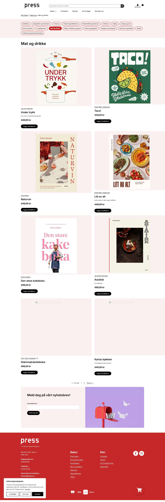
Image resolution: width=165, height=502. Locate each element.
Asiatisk (99, 279)
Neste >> (90, 383)
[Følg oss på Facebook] (135, 453)
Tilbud (72, 477)
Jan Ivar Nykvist (27, 108)
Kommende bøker (76, 460)
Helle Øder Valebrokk (102, 107)
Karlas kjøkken (103, 359)
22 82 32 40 (25, 469)
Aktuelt (102, 460)
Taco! (97, 110)
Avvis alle (25, 494)
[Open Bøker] (56, 11)
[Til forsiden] (32, 6)
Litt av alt (99, 196)
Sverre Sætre (25, 277)
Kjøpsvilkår (104, 467)
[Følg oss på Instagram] (141, 453)
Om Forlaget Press (106, 463)
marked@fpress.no (28, 476)
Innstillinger (12, 494)
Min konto (138, 7)
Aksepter (37, 494)
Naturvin (26, 199)
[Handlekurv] (144, 5)
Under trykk (28, 112)
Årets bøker (74, 456)
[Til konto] (138, 5)
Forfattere (103, 456)
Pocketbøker (74, 463)
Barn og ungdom (76, 467)
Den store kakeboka (33, 280)
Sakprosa (33, 15)
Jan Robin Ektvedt (101, 276)
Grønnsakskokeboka (33, 362)
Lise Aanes (25, 195)
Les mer (27, 489)
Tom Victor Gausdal (28, 358)
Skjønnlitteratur (75, 473)
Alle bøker (24, 15)
